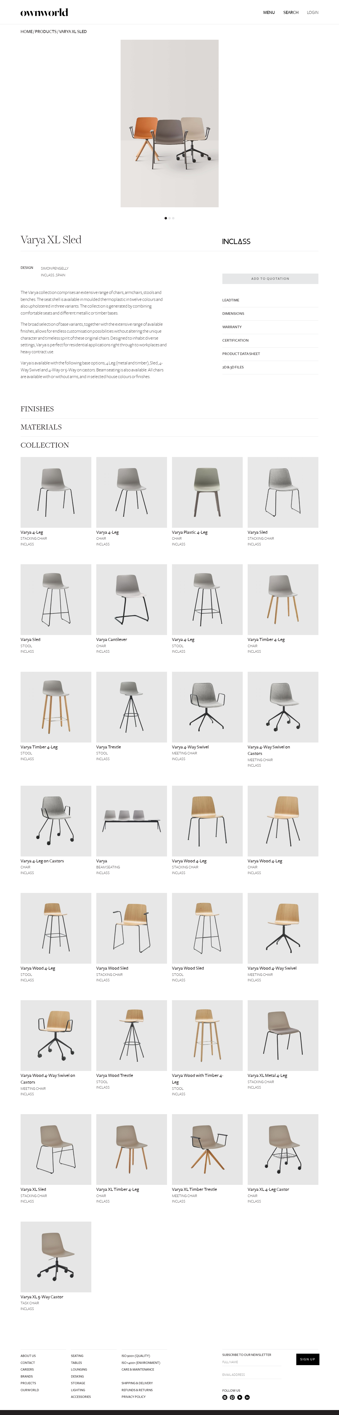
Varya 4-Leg (32, 532)
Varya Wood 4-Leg (189, 861)
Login (312, 12)
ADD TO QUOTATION (270, 279)
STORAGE (78, 1383)
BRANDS (27, 1377)
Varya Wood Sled (112, 968)
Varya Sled (258, 532)
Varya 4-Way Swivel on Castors (269, 750)
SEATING (77, 1356)
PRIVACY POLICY (134, 1397)
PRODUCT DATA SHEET (241, 354)
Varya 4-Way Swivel (190, 747)
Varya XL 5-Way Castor (42, 1297)
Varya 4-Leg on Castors (42, 861)
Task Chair (30, 1303)
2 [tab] (169, 218)
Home (27, 31)
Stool (26, 646)
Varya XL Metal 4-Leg (267, 1075)
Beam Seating (108, 867)
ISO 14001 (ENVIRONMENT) (141, 1363)
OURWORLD (30, 1390)
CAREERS (27, 1370)
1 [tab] (166, 218)
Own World (44, 12)
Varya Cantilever (111, 639)
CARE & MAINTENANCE (138, 1370)
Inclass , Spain (53, 275)
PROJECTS (28, 1383)
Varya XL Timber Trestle (194, 1189)
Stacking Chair (34, 538)
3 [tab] (173, 218)
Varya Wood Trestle (114, 1075)
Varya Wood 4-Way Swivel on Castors (48, 1079)
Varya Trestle (108, 747)
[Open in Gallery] (169, 123)
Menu (269, 12)
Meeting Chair (184, 753)
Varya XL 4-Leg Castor (268, 1189)
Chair (101, 538)
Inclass (27, 544)
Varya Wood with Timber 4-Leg (197, 1079)
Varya (101, 861)
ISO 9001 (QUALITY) (136, 1356)
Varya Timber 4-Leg (266, 639)
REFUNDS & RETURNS (137, 1390)
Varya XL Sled (33, 1189)
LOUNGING (79, 1370)
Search (291, 12)
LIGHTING (78, 1390)
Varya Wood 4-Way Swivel (272, 968)
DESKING (77, 1377)
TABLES (76, 1363)
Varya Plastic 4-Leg (189, 532)
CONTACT (28, 1363)
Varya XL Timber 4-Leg (117, 1189)
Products (46, 31)
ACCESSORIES (81, 1397)
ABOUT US (28, 1356)
